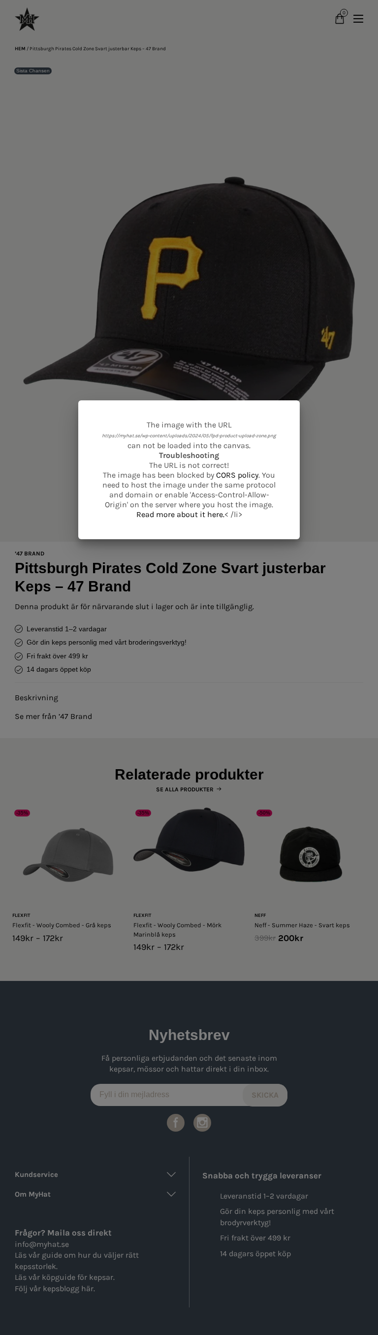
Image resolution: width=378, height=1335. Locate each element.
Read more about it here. (180, 514)
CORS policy (237, 475)
